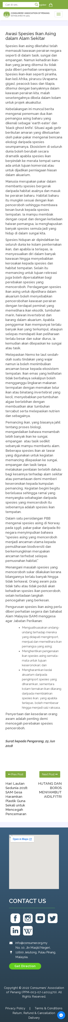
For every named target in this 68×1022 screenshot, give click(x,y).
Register (41, 5)
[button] (25, 966)
